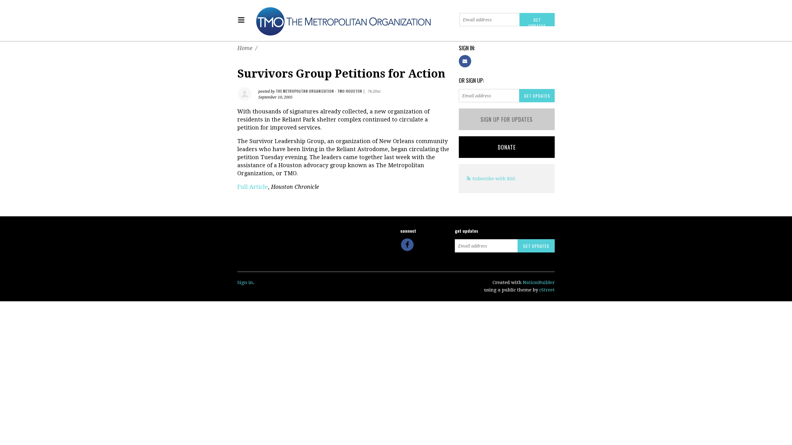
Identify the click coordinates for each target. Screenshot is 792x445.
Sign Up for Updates (506, 119)
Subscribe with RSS (493, 178)
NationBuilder (539, 282)
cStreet (547, 290)
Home (244, 48)
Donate (507, 147)
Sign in (245, 282)
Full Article (252, 187)
